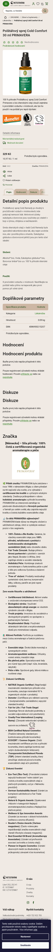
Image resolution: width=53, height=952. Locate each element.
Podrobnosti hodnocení (14, 46)
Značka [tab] (44, 192)
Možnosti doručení (15, 143)
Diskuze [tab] (33, 192)
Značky (29, 892)
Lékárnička (40, 313)
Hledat (45, 11)
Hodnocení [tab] (21, 192)
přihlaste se (26, 374)
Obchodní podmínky (11, 919)
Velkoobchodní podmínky (13, 915)
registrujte (7, 377)
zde (35, 929)
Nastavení (25, 936)
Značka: (40, 166)
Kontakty (30, 896)
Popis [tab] (9, 192)
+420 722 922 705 (34, 915)
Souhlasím (25, 945)
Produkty (30, 889)
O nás (28, 885)
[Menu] (6, 4)
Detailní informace (11, 133)
